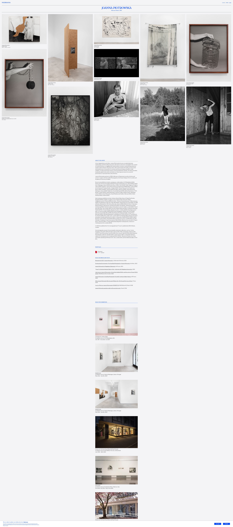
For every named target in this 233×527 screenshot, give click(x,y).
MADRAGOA (6, 2)
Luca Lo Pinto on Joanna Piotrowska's (107, 282)
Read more (26, 522)
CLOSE (223, 2)
